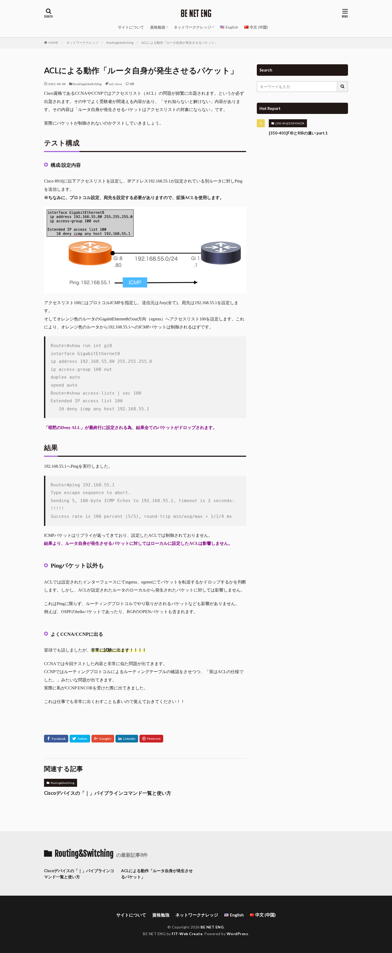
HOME (53, 43)
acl (111, 84)
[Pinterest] (151, 738)
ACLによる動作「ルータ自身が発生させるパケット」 (179, 43)
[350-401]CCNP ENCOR (289, 123)
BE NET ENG (212, 927)
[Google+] (102, 738)
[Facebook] (56, 738)
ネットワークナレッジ (192, 27)
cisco (118, 84)
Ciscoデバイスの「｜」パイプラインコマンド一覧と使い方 (107, 793)
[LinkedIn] (126, 738)
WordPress (237, 933)
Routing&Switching (119, 43)
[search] (342, 86)
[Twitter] (80, 738)
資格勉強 (157, 27)
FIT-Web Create (187, 933)
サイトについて (131, 27)
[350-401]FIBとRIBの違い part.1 (298, 132)
